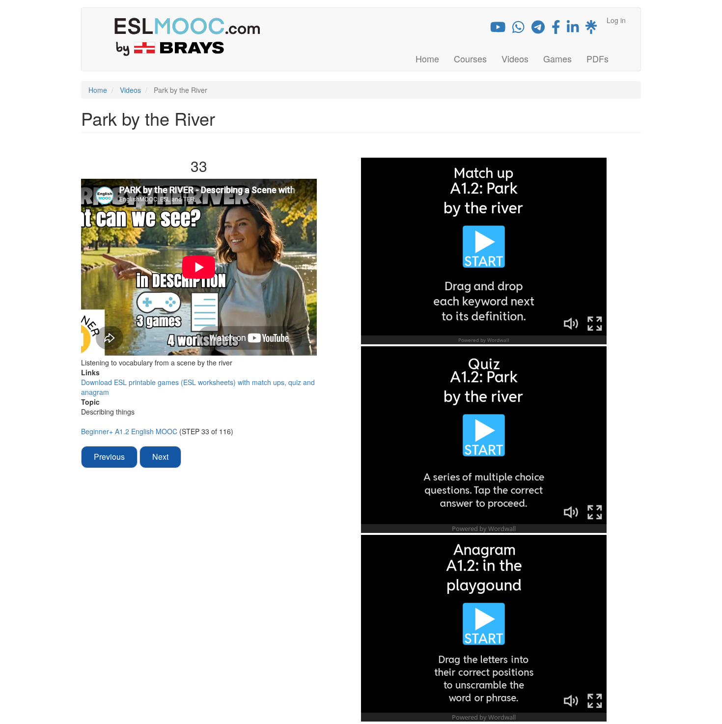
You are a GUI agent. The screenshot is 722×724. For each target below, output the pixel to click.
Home (427, 58)
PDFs (597, 58)
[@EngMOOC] (556, 29)
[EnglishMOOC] (573, 29)
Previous (109, 456)
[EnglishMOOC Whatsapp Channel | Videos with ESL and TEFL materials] (518, 29)
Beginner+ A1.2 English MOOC (130, 431)
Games (557, 58)
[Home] (191, 36)
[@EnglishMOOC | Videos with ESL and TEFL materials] (498, 29)
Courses (470, 58)
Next (160, 456)
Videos (514, 58)
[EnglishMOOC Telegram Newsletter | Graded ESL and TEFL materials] (538, 29)
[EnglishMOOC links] (591, 29)
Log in (616, 20)
